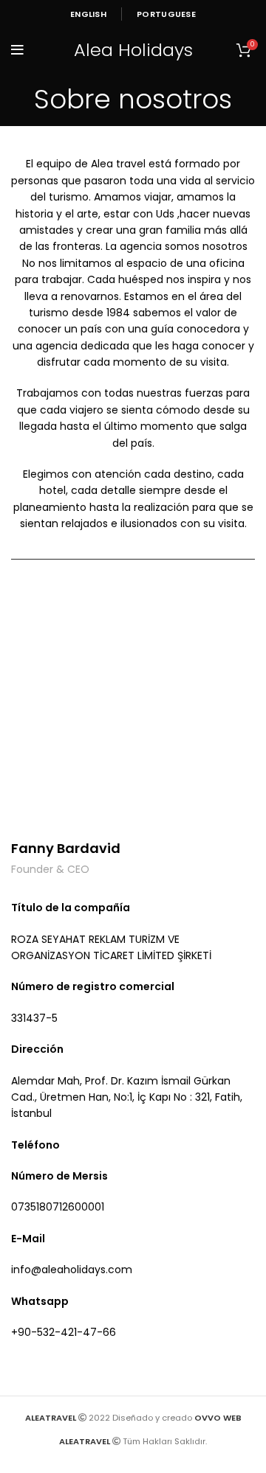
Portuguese (166, 14)
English (88, 14)
